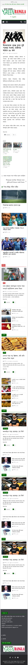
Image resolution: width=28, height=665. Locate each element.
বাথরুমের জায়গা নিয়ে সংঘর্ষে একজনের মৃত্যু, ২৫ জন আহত (7, 149)
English (14, 17)
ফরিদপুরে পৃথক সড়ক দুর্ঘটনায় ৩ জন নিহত (18, 318)
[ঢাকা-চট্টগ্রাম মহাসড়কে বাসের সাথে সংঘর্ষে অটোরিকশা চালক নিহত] (14, 274)
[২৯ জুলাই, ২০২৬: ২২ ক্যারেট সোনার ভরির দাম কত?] (6, 404)
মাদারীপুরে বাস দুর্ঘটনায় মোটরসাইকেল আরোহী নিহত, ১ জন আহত (18, 326)
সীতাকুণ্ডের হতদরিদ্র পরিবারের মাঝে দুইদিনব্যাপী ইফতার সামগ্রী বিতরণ (15, 181)
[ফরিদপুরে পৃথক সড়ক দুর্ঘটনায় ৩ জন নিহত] (6, 319)
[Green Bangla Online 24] (3, 22)
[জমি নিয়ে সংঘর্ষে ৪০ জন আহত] (17, 144)
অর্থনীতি (4, 352)
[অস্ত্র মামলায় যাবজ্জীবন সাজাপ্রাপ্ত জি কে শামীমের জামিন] (14, 214)
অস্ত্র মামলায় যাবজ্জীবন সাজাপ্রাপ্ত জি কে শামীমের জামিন (13, 229)
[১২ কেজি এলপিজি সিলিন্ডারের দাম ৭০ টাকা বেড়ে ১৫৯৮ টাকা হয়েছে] (6, 389)
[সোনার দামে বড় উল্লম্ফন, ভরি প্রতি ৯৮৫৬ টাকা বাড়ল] (14, 344)
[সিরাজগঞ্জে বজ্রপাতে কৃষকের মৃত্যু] (14, 191)
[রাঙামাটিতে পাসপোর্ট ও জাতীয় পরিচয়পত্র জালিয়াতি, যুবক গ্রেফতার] (14, 238)
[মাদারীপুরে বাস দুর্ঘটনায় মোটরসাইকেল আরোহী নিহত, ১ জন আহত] (6, 327)
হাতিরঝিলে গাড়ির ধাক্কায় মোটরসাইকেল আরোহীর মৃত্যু (17, 310)
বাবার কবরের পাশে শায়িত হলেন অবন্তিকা (14, 176)
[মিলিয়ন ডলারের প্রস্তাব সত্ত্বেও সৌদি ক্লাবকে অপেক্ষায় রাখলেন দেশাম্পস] (6, 460)
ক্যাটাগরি (4, 639)
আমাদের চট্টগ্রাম (5, 428)
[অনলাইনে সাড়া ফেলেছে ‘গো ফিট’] (14, 419)
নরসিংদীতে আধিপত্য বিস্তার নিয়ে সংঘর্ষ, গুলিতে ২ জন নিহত (6, 163)
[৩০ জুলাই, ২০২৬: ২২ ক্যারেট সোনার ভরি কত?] (6, 396)
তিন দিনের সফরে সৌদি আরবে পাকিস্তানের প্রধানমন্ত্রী (14, 4)
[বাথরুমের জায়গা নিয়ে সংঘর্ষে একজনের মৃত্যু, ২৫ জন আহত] (7, 144)
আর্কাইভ (4, 635)
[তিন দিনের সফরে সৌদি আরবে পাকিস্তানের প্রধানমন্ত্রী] (6, 468)
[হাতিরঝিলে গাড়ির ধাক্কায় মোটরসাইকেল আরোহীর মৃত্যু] (6, 311)
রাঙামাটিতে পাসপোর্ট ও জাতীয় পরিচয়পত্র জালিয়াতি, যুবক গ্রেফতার (13, 253)
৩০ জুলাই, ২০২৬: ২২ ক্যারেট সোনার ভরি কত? (17, 395)
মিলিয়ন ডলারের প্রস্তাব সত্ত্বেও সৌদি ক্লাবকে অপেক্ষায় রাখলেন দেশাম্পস (18, 459)
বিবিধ (4, 42)
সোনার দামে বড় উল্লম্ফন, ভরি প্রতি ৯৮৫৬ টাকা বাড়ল (13, 357)
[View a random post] (24, 22)
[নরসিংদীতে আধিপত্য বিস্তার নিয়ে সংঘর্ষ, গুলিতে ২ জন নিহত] (7, 158)
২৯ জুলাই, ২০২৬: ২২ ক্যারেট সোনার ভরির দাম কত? (17, 402)
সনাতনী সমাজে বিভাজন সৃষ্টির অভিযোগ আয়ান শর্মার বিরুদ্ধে (14, 452)
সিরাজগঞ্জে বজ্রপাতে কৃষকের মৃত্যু (11, 205)
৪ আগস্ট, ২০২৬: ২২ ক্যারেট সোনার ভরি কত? (18, 380)
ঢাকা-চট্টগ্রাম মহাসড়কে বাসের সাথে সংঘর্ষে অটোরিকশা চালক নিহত (13, 287)
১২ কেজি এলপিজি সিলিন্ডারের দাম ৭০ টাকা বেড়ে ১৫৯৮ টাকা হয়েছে (18, 387)
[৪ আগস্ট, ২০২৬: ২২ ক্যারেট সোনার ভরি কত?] (6, 381)
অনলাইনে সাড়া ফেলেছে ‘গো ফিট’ (13, 431)
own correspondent (13, 53)
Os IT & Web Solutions (19, 662)
